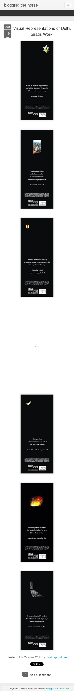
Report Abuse (62, 688)
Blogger (50, 688)
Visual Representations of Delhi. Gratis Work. (42, 31)
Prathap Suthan (56, 657)
